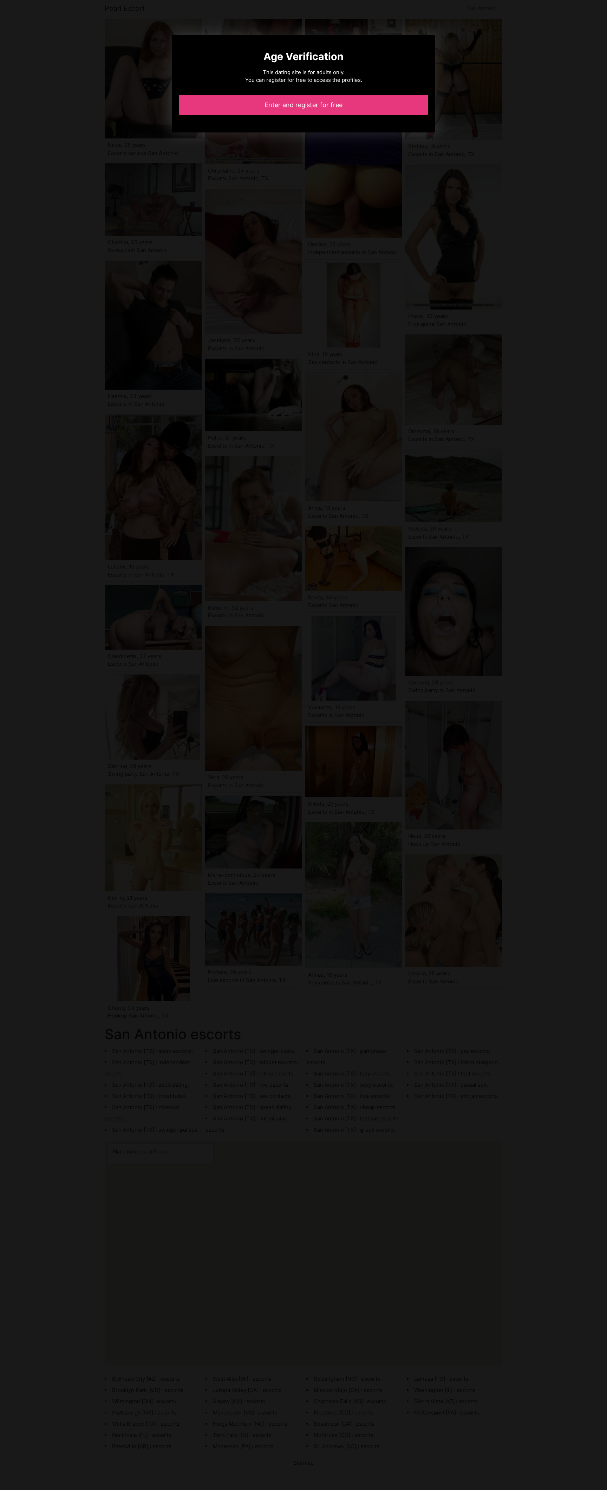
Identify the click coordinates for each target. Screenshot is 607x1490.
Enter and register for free (303, 105)
